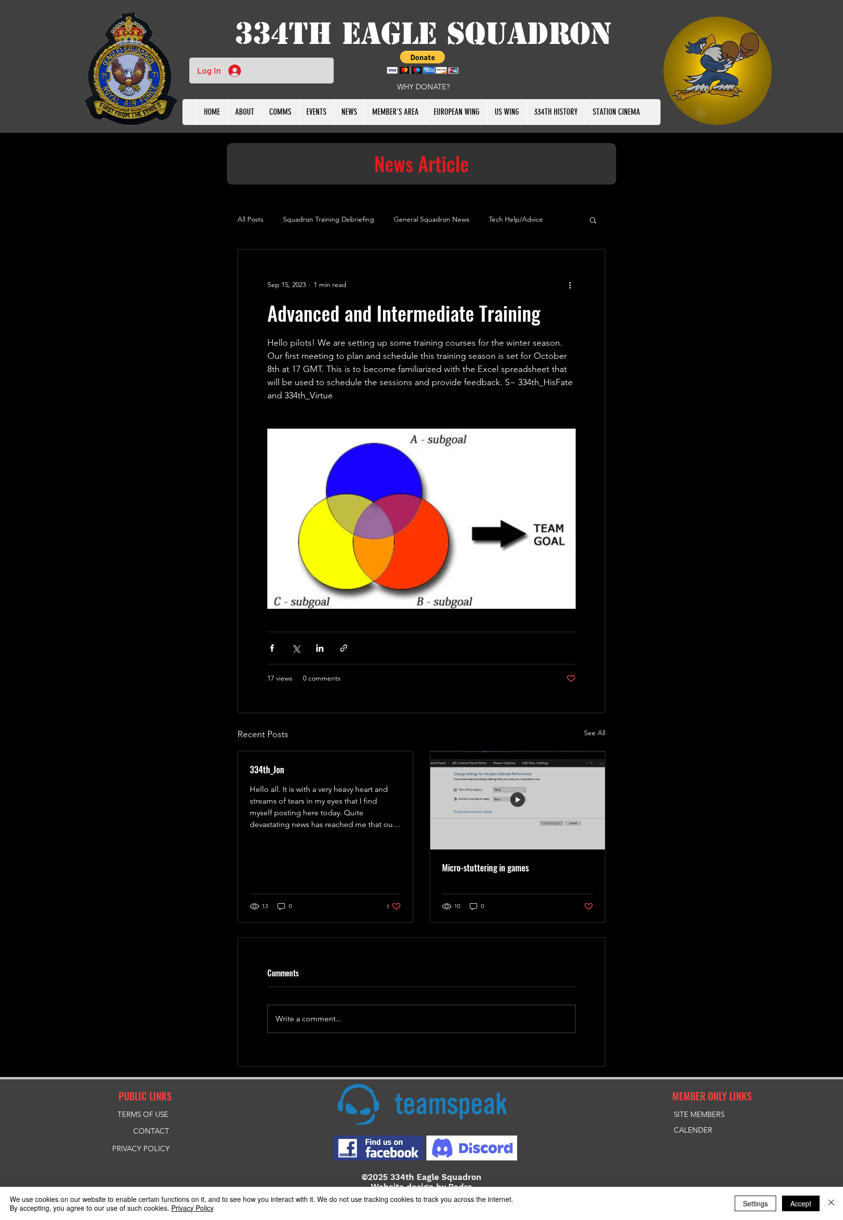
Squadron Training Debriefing (328, 219)
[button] (316, 112)
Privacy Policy (192, 1208)
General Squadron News (431, 219)
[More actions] (570, 284)
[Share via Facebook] (272, 648)
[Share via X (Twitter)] (296, 648)
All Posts (250, 219)
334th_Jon (267, 769)
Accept (800, 1203)
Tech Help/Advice (516, 219)
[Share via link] (343, 648)
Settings (755, 1203)
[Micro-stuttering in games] (517, 800)
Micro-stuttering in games (485, 867)
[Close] (831, 1203)
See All (594, 732)
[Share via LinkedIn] (319, 648)
